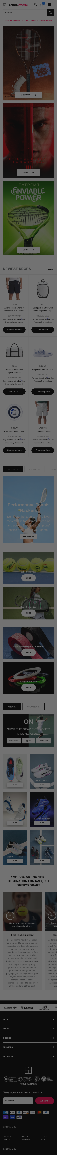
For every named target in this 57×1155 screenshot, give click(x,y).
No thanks (28, 594)
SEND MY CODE (28, 590)
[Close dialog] (55, 559)
